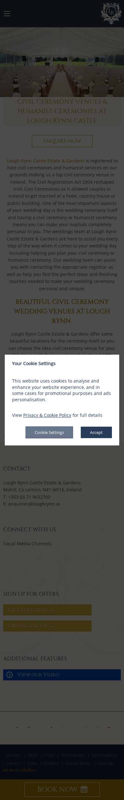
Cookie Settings (49, 432)
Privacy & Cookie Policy (47, 415)
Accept (96, 432)
